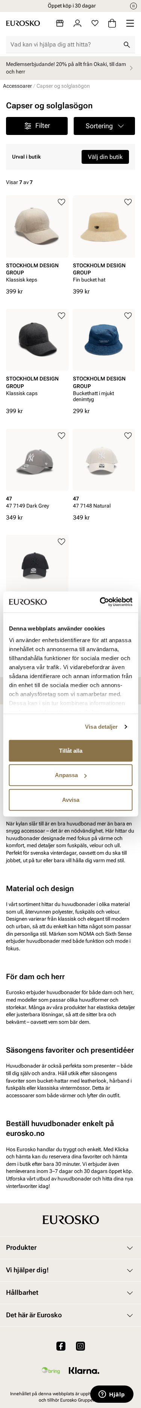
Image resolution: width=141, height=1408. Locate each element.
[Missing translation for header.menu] (130, 23)
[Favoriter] (94, 23)
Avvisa (70, 799)
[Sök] (126, 44)
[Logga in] (77, 23)
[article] (37, 241)
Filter (42, 125)
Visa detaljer (101, 726)
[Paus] (133, 6)
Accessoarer (17, 86)
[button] (104, 126)
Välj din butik (105, 156)
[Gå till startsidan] (23, 23)
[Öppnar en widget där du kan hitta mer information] (111, 1395)
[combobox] (64, 44)
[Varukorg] (112, 23)
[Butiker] (59, 23)
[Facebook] (61, 1346)
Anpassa (66, 775)
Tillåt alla (70, 750)
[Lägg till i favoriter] (61, 202)
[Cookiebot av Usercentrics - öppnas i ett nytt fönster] (100, 602)
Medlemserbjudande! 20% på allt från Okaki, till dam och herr (66, 68)
